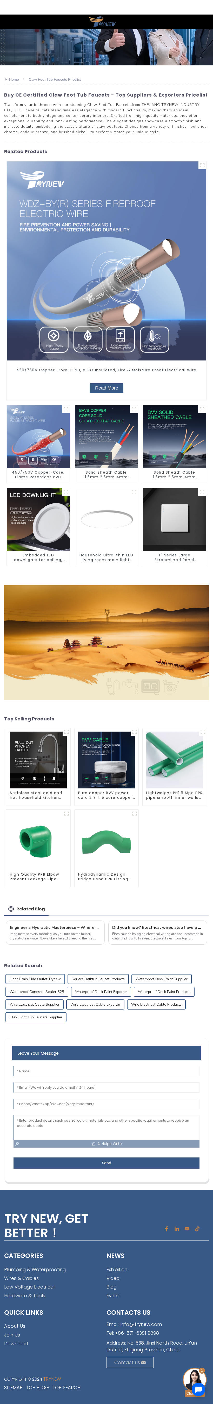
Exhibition (116, 1269)
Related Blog (30, 909)
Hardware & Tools (24, 1295)
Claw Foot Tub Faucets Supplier (36, 1017)
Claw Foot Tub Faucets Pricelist (55, 79)
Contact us (127, 1362)
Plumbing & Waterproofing (35, 1269)
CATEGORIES (23, 1255)
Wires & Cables (21, 1278)
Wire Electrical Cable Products (156, 1004)
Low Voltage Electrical (29, 1287)
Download (16, 1343)
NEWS (115, 1255)
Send (106, 1163)
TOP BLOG (37, 1387)
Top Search (66, 1387)
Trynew (52, 1379)
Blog (111, 1287)
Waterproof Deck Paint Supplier (162, 979)
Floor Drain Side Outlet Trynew (35, 979)
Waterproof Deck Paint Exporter (101, 991)
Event (112, 1295)
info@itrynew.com (141, 1324)
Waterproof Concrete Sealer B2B (37, 991)
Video (112, 1278)
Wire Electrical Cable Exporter (95, 1004)
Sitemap (13, 1387)
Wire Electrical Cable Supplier (34, 1004)
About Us (14, 1326)
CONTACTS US (128, 1312)
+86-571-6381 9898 (137, 1333)
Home (14, 79)
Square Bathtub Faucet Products (98, 979)
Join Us (12, 1335)
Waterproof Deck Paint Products (164, 991)
